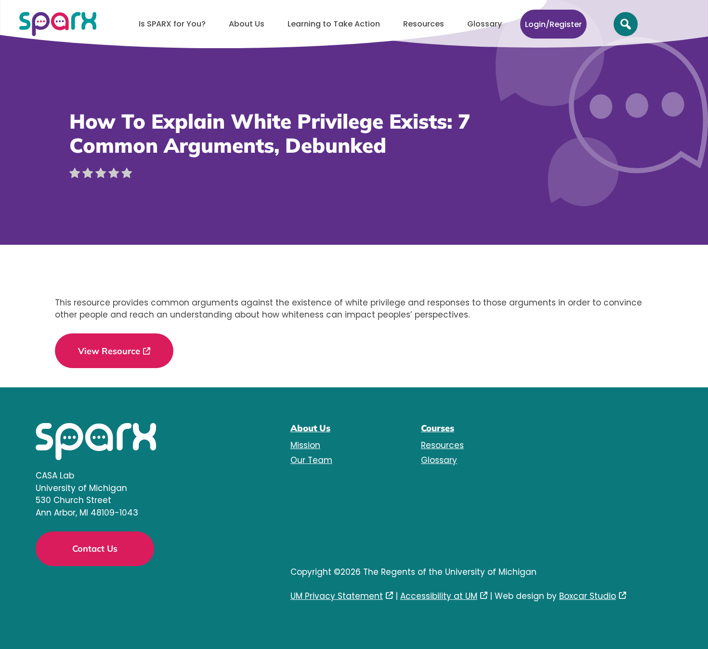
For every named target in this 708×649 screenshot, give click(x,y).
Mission (305, 445)
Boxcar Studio (587, 596)
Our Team (311, 460)
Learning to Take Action (334, 23)
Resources (423, 23)
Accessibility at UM (438, 596)
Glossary (484, 23)
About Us (246, 23)
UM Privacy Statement (336, 596)
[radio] (74, 175)
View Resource (109, 351)
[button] (626, 24)
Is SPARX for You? (172, 23)
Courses (437, 428)
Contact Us (95, 548)
